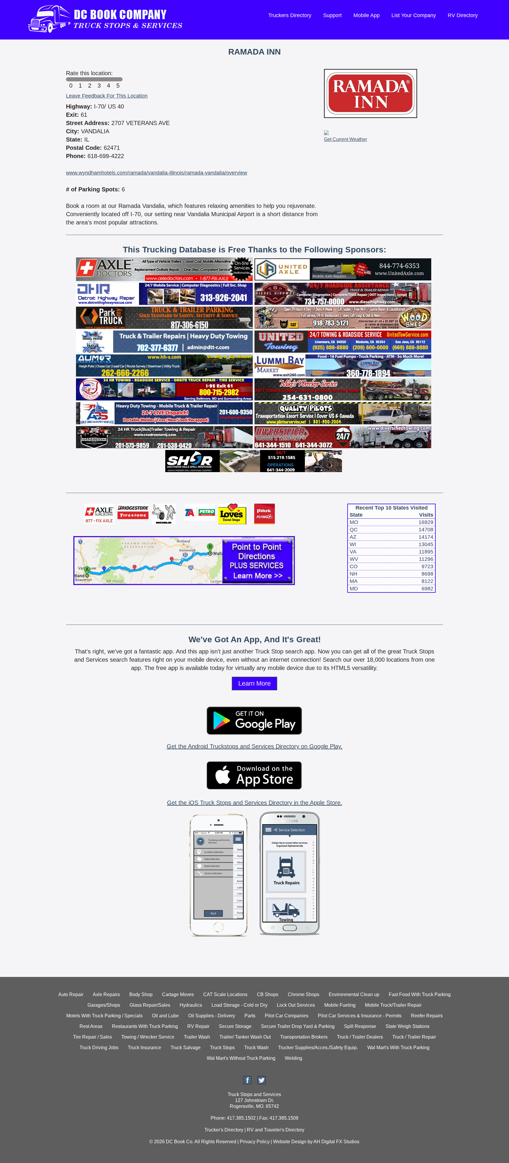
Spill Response (360, 1026)
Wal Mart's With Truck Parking (398, 1047)
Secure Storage (235, 1026)
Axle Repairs (106, 994)
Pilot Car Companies (286, 1015)
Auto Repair (70, 994)
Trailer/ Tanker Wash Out (245, 1036)
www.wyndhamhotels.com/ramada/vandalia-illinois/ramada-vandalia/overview (156, 173)
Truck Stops (222, 1047)
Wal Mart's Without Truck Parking (241, 1058)
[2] (89, 79)
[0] (70, 79)
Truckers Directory (289, 15)
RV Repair (198, 1026)
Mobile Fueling (340, 1005)
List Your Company (413, 15)
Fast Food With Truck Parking (420, 994)
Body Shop (141, 994)
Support (332, 15)
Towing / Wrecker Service (147, 1036)
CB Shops (267, 994)
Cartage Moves (178, 994)
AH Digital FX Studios (336, 1141)
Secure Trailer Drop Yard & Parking (298, 1026)
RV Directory (463, 15)
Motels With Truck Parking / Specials (104, 1015)
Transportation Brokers (304, 1036)
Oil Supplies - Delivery (211, 1015)
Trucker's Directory (223, 1129)
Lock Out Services (296, 1005)
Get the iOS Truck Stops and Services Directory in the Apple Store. (254, 802)
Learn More (254, 683)
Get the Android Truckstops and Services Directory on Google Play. (255, 746)
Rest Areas (91, 1026)
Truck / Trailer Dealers (360, 1036)
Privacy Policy (255, 1141)
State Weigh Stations (407, 1026)
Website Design (289, 1141)
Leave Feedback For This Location (107, 96)
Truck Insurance (144, 1047)
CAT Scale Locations (225, 994)
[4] (108, 79)
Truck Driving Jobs (99, 1047)
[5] (118, 79)
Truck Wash (256, 1047)
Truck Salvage (186, 1047)
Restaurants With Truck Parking (145, 1026)
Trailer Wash (197, 1036)
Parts (249, 1015)
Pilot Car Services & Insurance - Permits (359, 1015)
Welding (293, 1058)
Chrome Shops (303, 994)
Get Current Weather (345, 139)
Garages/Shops (103, 1005)
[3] (99, 79)
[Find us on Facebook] (247, 1082)
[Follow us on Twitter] (261, 1082)
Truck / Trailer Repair (414, 1036)
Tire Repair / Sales (92, 1036)
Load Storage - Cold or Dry (239, 1005)
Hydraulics (191, 1005)
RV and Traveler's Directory (275, 1129)
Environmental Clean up (354, 994)
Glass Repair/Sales (150, 1005)
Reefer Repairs (427, 1015)
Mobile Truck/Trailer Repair (393, 1005)
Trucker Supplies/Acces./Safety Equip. (318, 1047)
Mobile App (366, 15)
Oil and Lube (165, 1015)
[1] (80, 79)
